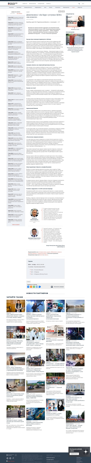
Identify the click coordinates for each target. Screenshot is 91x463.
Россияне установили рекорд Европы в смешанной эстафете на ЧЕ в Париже (15, 215)
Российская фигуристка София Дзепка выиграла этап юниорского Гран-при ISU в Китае (15, 35)
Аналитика (11, 7)
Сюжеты (48, 3)
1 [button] (72, 28)
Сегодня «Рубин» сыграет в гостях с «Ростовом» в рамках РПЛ (15, 206)
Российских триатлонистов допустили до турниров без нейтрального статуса (15, 53)
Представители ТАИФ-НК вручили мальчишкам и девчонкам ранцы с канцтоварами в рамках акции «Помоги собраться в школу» (54, 391)
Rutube (41, 254)
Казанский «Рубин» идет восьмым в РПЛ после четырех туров (15, 154)
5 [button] (79, 46)
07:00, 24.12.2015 (29, 19)
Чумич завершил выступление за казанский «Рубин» (15, 93)
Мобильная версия (50, 457)
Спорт (73, 7)
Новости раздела (15, 224)
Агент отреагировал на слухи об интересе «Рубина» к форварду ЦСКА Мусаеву (15, 149)
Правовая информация (79, 458)
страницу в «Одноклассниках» (39, 253)
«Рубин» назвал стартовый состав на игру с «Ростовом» (14, 190)
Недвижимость (38, 7)
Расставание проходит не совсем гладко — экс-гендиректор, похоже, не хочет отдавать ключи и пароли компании (15, 318)
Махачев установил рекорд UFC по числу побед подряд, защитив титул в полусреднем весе (15, 180)
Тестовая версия (50, 459)
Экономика (19, 7)
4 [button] (78, 28)
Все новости (19, 13)
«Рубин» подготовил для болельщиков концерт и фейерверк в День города (15, 124)
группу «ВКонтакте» (52, 252)
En (83, 3)
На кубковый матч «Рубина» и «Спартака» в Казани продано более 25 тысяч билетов (15, 105)
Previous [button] (67, 21)
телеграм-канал (43, 252)
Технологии (57, 7)
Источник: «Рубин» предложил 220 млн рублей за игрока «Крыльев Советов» (14, 170)
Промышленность (28, 7)
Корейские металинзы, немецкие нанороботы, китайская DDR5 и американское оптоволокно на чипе (34, 426)
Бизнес (50, 7)
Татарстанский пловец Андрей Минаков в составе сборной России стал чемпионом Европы (15, 159)
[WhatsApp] (34, 287)
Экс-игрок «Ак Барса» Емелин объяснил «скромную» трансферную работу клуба (15, 164)
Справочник (41, 3)
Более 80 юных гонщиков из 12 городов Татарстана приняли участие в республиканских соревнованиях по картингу (34, 399)
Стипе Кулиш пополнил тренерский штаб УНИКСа (16, 109)
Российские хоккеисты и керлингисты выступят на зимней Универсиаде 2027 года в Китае (15, 23)
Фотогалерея (32, 3)
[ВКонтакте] (59, 11)
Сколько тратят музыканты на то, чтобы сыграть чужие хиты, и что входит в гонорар (75, 346)
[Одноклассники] (63, 11)
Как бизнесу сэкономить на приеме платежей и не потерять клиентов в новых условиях (75, 402)
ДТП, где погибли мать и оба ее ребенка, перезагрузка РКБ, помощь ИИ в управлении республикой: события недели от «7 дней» (15, 424)
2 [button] (74, 28)
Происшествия (69, 367)
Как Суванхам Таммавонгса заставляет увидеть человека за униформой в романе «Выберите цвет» (55, 416)
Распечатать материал (59, 286)
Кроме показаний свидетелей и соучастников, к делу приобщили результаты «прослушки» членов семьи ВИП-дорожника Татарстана (74, 373)
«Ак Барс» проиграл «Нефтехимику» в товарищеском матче (15, 221)
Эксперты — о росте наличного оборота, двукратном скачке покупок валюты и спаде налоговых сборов (15, 397)
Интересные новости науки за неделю (54, 318)
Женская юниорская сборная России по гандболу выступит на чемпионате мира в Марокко (15, 29)
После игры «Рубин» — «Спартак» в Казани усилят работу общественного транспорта (15, 139)
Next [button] (83, 21)
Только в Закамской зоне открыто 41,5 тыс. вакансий (55, 366)
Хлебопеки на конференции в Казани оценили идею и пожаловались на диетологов (35, 346)
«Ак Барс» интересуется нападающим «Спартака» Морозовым (16, 129)
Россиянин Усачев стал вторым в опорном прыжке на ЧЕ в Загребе (15, 18)
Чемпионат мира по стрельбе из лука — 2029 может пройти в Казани (15, 195)
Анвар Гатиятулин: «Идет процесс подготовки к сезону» (16, 211)
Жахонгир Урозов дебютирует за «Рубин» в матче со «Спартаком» (15, 89)
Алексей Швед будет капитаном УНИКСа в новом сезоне (15, 66)
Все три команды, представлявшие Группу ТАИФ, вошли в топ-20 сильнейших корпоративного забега (35, 372)
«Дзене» (46, 254)
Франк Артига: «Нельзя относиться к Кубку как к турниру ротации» (15, 71)
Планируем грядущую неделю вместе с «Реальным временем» (14, 344)
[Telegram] (37, 287)
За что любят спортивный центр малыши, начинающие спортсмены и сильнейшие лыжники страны (75, 429)
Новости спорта (15, 11)
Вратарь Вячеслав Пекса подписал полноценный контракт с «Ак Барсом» (14, 48)
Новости (25, 3)
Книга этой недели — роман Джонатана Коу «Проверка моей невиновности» (54, 342)
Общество (80, 7)
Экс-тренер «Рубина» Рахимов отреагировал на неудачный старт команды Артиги (15, 175)
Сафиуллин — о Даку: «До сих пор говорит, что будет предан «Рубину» (15, 76)
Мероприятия (66, 7)
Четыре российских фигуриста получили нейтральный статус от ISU (15, 81)
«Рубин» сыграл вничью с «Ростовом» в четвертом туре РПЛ (15, 185)
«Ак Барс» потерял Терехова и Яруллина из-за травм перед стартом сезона (15, 114)
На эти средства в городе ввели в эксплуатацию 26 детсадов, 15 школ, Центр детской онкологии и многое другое (75, 319)
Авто (45, 7)
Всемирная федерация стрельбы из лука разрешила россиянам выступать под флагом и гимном (15, 201)
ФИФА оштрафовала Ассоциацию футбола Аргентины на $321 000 (15, 43)
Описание (78, 459)
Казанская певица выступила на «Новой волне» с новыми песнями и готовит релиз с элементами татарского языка (35, 319)
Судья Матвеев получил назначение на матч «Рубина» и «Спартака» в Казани (15, 134)
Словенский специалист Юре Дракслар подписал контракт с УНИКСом (14, 119)
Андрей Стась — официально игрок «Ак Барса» (14, 62)
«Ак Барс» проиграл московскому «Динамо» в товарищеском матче (15, 58)
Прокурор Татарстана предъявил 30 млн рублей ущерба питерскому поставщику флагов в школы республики (15, 371)
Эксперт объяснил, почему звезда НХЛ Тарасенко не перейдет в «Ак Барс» (15, 144)
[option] (75, 21)
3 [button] (76, 28)
